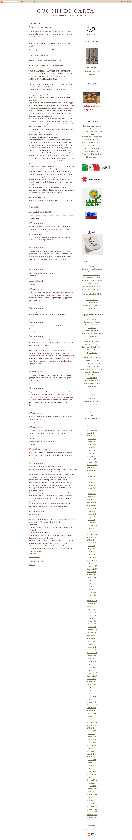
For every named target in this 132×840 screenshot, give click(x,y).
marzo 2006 (92, 439)
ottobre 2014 (92, 699)
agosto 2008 (92, 523)
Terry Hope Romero (91, 331)
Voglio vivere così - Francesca (92, 289)
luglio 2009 (91, 554)
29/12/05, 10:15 (34, 303)
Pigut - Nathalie (92, 353)
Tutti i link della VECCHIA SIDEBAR (92, 415)
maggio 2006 (92, 444)
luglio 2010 (91, 589)
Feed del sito (91, 825)
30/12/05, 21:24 (34, 444)
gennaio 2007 (91, 468)
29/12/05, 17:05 (34, 366)
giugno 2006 (92, 447)
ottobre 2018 (92, 777)
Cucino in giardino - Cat (92, 363)
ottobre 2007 (92, 494)
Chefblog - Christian (91, 360)
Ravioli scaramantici (91, 139)
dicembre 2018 (92, 780)
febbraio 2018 (91, 757)
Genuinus (92, 398)
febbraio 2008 (91, 505)
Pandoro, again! (92, 145)
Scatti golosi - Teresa (92, 272)
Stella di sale (92, 386)
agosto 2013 (92, 667)
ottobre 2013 (92, 670)
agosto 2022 (92, 803)
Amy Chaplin (91, 319)
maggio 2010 (92, 583)
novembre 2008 (92, 531)
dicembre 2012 (92, 653)
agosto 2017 (92, 742)
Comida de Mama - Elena (91, 275)
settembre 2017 (92, 745)
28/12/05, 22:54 (34, 243)
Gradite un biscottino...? (92, 151)
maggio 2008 (92, 514)
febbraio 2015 (91, 711)
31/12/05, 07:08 (34, 557)
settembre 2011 (92, 624)
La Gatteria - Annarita (92, 283)
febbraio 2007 (91, 470)
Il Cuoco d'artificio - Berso (91, 278)
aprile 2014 (91, 687)
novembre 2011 (92, 630)
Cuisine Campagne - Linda (92, 297)
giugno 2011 (92, 615)
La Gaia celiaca (92, 378)
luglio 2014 (91, 693)
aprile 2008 (91, 511)
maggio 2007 (92, 479)
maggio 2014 (92, 690)
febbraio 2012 (91, 638)
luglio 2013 (91, 664)
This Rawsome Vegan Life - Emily (91, 333)
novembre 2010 (92, 598)
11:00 (49, 212)
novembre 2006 (92, 462)
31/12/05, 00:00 (34, 458)
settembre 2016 (92, 737)
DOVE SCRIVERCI (91, 41)
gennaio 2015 (91, 708)
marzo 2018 (92, 760)
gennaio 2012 (91, 635)
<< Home (32, 565)
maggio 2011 (92, 612)
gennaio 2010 (91, 572)
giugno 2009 (92, 551)
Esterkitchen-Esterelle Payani (91, 347)
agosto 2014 (92, 696)
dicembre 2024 (92, 815)
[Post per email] (54, 212)
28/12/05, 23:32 (34, 265)
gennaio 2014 (91, 679)
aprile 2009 (91, 546)
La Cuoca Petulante (91, 375)
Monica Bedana (36, 449)
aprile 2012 (91, 644)
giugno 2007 (92, 482)
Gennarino (91, 266)
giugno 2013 (92, 661)
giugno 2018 (92, 765)
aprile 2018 (91, 763)
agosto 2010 (92, 592)
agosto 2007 (92, 488)
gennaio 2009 (91, 537)
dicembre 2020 (92, 794)
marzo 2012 (92, 641)
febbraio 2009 (91, 540)
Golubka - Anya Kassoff (92, 322)
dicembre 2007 (92, 499)
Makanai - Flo (91, 350)
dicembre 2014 (92, 705)
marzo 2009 (92, 543)
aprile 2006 (91, 442)
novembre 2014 (92, 702)
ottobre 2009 (92, 563)
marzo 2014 (92, 684)
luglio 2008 (91, 520)
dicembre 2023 (92, 812)
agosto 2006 (92, 453)
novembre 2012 (92, 650)
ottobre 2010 (92, 595)
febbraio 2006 (91, 436)
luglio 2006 (91, 450)
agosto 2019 (92, 786)
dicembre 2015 (92, 722)
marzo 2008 (92, 508)
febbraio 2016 (91, 728)
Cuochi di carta (66, 11)
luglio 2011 (91, 618)
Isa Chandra (92, 328)
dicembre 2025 (92, 818)
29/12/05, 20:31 (34, 383)
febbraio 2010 (91, 575)
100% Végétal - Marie (92, 341)
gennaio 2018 (91, 754)
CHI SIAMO (91, 35)
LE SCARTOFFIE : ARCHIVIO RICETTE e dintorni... (91, 71)
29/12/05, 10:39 (34, 317)
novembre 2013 (92, 673)
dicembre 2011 (92, 632)
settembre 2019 (92, 789)
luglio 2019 (91, 783)
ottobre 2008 (92, 528)
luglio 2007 (91, 485)
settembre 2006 (92, 456)
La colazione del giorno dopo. (92, 154)
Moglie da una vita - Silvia (91, 286)
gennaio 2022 (91, 800)
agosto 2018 (92, 771)
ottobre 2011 (92, 627)
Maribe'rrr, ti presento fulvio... (91, 142)
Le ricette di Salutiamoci (92, 381)
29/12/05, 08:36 (34, 284)
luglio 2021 (91, 797)
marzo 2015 (92, 713)
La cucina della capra (92, 372)
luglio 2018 (91, 768)
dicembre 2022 (92, 806)
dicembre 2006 (92, 465)
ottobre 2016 (92, 739)
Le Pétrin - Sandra (92, 300)
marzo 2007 (92, 473)
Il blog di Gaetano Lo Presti (92, 401)
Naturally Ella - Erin (91, 325)
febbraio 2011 (91, 606)
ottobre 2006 (92, 459)
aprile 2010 (91, 580)
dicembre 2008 (92, 534)
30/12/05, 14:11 (34, 422)
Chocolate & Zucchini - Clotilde (91, 294)
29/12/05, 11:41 (34, 331)
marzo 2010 (92, 577)
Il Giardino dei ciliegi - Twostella (92, 280)
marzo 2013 (92, 656)
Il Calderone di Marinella (92, 366)
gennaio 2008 (91, 502)
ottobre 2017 (92, 748)
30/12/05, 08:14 (34, 408)
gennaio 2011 (91, 604)
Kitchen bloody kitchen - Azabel (91, 369)
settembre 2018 (92, 774)
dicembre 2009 (92, 569)
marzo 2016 (92, 731)
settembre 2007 (92, 491)
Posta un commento (36, 561)
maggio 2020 (92, 791)
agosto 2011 (92, 621)
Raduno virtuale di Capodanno (92, 137)
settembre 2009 (92, 560)
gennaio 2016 (91, 725)
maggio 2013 (92, 658)
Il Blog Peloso (43, 55)
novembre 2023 (92, 809)
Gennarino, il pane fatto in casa (92, 269)
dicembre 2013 (92, 676)
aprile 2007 (91, 476)
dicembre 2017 (92, 751)
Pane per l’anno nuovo (91, 148)
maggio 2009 (92, 549)
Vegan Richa (92, 336)
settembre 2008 (92, 525)
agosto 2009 (92, 557)
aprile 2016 (91, 734)
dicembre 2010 (92, 601)
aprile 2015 (91, 716)
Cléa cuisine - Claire (91, 344)
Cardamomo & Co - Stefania (91, 357)
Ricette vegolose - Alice (92, 383)
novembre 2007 (92, 497)
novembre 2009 (92, 566)
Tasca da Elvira (92, 303)
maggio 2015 (92, 719)
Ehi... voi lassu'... (91, 157)
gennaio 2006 (91, 433)
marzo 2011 (92, 609)
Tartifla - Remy (92, 404)
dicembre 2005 (92, 430)
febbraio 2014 (91, 682)
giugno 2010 (92, 586)
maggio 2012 (92, 647)
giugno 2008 (92, 517)
